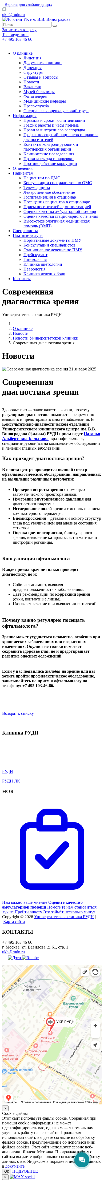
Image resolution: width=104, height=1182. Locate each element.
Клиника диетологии (42, 264)
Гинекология (35, 259)
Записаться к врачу (19, 29)
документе (15, 1166)
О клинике (23, 53)
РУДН (7, 771)
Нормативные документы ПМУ (52, 240)
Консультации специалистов (49, 245)
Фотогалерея (35, 96)
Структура (33, 72)
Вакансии (32, 86)
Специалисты (25, 230)
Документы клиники (42, 62)
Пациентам (23, 173)
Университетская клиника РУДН (64, 916)
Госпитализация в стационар (49, 197)
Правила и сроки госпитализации (54, 120)
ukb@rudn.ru (13, 14)
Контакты (22, 278)
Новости (31, 82)
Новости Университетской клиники (45, 338)
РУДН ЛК (11, 781)
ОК (6, 1171)
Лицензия (32, 58)
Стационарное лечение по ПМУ (52, 250)
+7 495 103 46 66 (17, 39)
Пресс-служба (36, 106)
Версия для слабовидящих (28, 4)
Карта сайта (14, 921)
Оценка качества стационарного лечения (60, 216)
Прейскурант (35, 254)
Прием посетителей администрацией (57, 206)
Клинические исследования (48, 154)
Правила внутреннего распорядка (54, 130)
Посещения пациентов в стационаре (56, 202)
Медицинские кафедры (44, 101)
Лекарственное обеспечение (49, 192)
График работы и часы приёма (51, 125)
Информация (25, 115)
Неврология (34, 269)
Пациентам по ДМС (41, 178)
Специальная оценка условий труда (56, 110)
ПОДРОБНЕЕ (25, 1171)
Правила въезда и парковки (48, 158)
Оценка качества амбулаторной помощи (59, 211)
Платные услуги (28, 235)
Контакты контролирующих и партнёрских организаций (50, 146)
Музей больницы (39, 91)
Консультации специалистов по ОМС (57, 182)
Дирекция (32, 67)
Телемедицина (36, 187)
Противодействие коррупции (50, 163)
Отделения (23, 168)
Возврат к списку (18, 713)
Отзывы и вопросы (40, 77)
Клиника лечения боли (44, 274)
